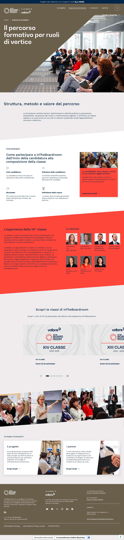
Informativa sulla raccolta (43, 537)
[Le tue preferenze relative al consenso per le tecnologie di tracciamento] (120, 536)
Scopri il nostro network (95, 499)
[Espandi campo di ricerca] (117, 8)
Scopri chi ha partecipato (45, 364)
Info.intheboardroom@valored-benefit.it (100, 519)
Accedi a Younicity (109, 15)
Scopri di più (12, 469)
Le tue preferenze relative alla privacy (70, 537)
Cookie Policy (53, 526)
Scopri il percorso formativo (96, 493)
